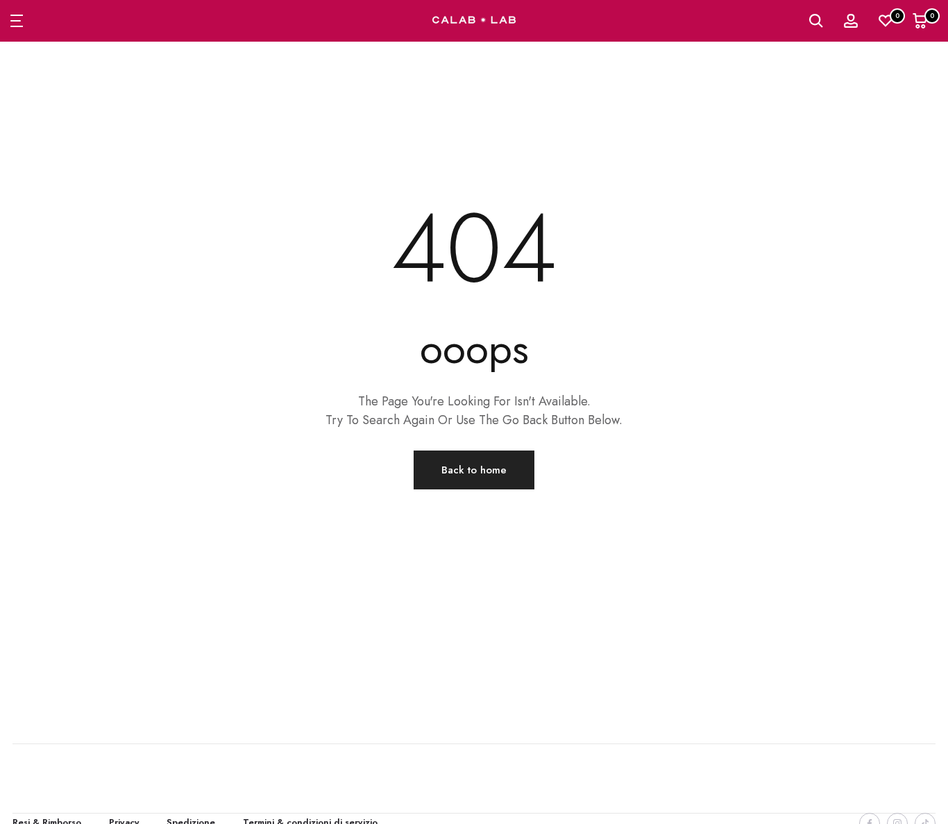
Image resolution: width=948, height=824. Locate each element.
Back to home (474, 470)
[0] (885, 20)
